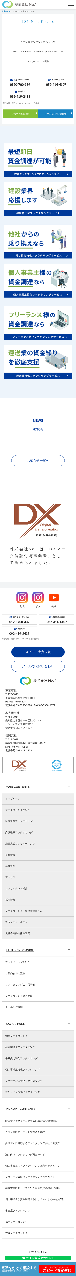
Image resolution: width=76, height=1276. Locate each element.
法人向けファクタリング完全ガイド (25, 1154)
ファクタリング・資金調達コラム (23, 910)
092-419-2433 (20, 96)
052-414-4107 (56, 85)
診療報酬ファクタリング (19, 821)
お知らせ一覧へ (38, 460)
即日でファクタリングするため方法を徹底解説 (31, 1120)
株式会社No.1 (7, 11)
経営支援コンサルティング (20, 843)
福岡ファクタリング (16, 1221)
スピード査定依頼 (20, 113)
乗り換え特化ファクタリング (21, 1058)
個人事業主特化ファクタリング (22, 1069)
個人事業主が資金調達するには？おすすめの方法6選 (34, 1199)
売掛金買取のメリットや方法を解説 (25, 1132)
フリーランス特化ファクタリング (23, 1080)
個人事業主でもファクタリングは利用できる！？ (32, 1165)
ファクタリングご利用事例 (20, 984)
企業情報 (10, 854)
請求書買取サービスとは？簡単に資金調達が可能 (32, 1188)
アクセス (10, 877)
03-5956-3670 (24, 705)
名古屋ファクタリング (17, 1210)
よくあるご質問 (14, 1007)
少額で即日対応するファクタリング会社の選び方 (32, 1143)
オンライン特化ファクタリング (22, 1092)
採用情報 (10, 899)
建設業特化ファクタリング (20, 1047)
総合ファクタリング (16, 1035)
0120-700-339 (20, 85)
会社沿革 (10, 866)
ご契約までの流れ (15, 973)
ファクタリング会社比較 (19, 995)
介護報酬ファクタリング (19, 832)
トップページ (12, 798)
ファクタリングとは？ (17, 810)
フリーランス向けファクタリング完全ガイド (30, 1176)
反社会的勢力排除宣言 (17, 933)
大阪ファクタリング (16, 1233)
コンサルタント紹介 (16, 888)
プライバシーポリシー (17, 922)
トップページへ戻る (38, 61)
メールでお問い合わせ (55, 113)
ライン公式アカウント (40, 1257)
